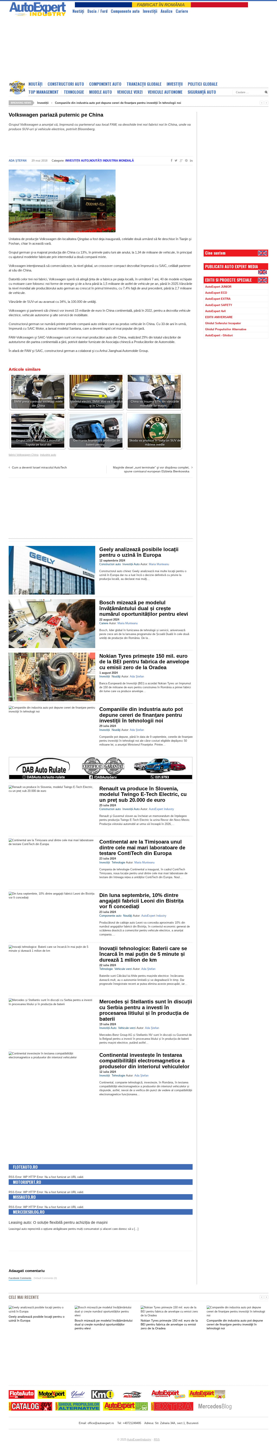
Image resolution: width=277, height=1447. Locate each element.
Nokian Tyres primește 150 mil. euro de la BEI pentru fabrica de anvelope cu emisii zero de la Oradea (144, 661)
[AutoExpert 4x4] (207, 1395)
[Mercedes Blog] (215, 1407)
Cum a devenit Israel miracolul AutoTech (39, 467)
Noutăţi (78, 11)
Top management (44, 92)
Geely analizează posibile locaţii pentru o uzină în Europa (139, 552)
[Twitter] (175, 160)
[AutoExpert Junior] (168, 1395)
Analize (166, 11)
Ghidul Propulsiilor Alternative (225, 329)
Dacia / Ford (97, 11)
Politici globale (202, 84)
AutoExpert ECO (216, 292)
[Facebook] (170, 160)
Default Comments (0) (45, 1278)
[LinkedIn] (190, 160)
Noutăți (35, 84)
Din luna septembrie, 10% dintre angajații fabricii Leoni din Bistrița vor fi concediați (141, 901)
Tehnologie (74, 92)
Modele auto (100, 92)
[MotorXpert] (51, 1395)
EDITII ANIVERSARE (219, 317)
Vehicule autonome (165, 92)
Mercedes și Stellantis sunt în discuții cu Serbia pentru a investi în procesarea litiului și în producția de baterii (145, 1010)
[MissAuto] (132, 1395)
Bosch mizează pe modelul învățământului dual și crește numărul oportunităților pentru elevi (143, 608)
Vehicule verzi (130, 92)
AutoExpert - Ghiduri (219, 335)
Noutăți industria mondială (112, 160)
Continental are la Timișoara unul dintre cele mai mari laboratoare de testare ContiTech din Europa (142, 847)
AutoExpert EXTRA (217, 298)
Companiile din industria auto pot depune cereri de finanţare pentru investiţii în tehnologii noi (118, 102)
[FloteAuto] (21, 1395)
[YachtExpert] (78, 1395)
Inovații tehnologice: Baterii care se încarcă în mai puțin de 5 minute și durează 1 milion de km (143, 954)
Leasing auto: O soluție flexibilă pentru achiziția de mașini (58, 1222)
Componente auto (125, 11)
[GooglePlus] (180, 160)
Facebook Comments (20, 1278)
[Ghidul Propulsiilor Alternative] (77, 1407)
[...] (136, 1228)
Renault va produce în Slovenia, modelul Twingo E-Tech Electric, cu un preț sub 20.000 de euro (143, 794)
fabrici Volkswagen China (24, 454)
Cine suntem (215, 253)
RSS (157, 1439)
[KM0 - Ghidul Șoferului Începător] (102, 1395)
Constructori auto (66, 84)
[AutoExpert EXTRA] (172, 1407)
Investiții (150, 11)
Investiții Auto (77, 160)
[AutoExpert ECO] (125, 1407)
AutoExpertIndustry (139, 1439)
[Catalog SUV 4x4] (30, 1407)
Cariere (182, 11)
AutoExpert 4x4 (215, 311)
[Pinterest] (185, 160)
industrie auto (48, 454)
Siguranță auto (202, 92)
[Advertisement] (114, 49)
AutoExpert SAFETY (218, 305)
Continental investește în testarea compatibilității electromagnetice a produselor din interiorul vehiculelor (144, 1060)
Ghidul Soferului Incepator (223, 323)
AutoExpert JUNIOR (218, 286)
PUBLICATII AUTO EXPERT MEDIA (231, 266)
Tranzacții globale (144, 84)
